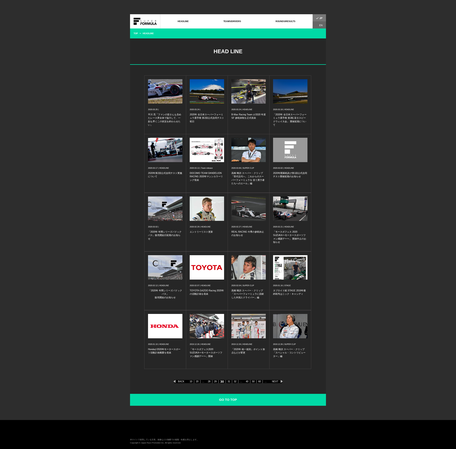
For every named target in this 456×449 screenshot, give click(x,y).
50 (253, 381)
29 (215, 381)
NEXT (275, 381)
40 (247, 381)
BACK (181, 381)
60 (259, 381)
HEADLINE (183, 21)
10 (191, 381)
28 (209, 381)
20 (197, 381)
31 (229, 381)
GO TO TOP (228, 399)
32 (235, 381)
